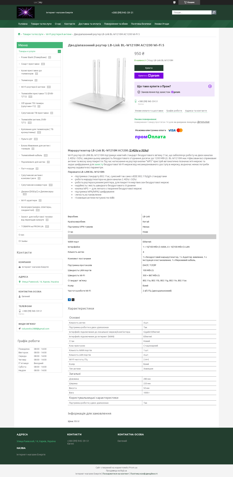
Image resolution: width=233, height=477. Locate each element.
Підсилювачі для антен (33, 162)
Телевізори (27, 80)
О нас (58, 23)
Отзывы (23, 241)
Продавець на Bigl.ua (116, 471)
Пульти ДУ (26, 139)
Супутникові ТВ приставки (35, 113)
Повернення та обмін (116, 23)
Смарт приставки (30, 64)
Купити (148, 68)
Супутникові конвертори (34, 185)
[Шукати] (214, 12)
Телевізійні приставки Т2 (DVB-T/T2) (37, 95)
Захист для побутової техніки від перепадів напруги (37, 218)
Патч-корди (27, 168)
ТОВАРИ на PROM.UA (32, 226)
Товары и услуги (27, 51)
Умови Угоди (162, 23)
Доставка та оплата (89, 23)
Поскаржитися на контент (116, 474)
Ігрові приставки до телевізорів (31, 72)
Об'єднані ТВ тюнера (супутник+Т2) (32, 104)
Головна (22, 23)
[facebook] (69, 300)
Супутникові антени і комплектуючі (32, 176)
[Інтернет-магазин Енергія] (29, 12)
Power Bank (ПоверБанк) (34, 57)
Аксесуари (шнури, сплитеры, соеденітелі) (36, 208)
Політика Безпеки (141, 23)
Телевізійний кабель (31, 155)
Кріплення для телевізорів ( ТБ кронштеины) (37, 130)
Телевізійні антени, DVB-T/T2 (34, 121)
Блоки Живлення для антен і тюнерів (35, 147)
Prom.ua (133, 467)
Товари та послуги (41, 23)
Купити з (143, 75)
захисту (98, 164)
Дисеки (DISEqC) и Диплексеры (37, 191)
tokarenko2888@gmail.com (35, 328)
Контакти (69, 23)
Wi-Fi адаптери (29, 200)
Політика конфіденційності (144, 474)
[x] (73, 300)
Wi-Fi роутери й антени (58, 34)
